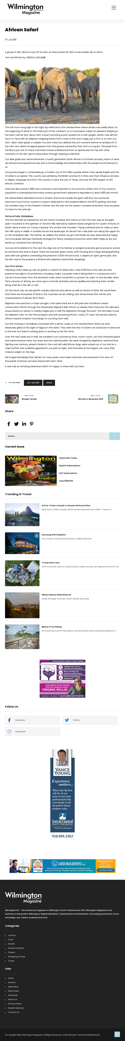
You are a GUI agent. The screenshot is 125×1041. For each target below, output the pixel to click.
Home (11, 978)
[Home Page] (25, 5)
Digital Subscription (69, 465)
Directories (13, 991)
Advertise (13, 995)
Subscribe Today (68, 458)
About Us (12, 999)
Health (11, 944)
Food (10, 939)
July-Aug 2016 (33, 383)
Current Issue (14, 446)
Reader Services (16, 1008)
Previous (2, 679)
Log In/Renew (66, 480)
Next (122, 679)
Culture (12, 935)
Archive (11, 982)
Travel (49, 383)
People (11, 952)
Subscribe (13, 986)
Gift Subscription (68, 473)
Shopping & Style (16, 956)
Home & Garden (16, 948)
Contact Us (13, 1012)
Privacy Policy (14, 1003)
